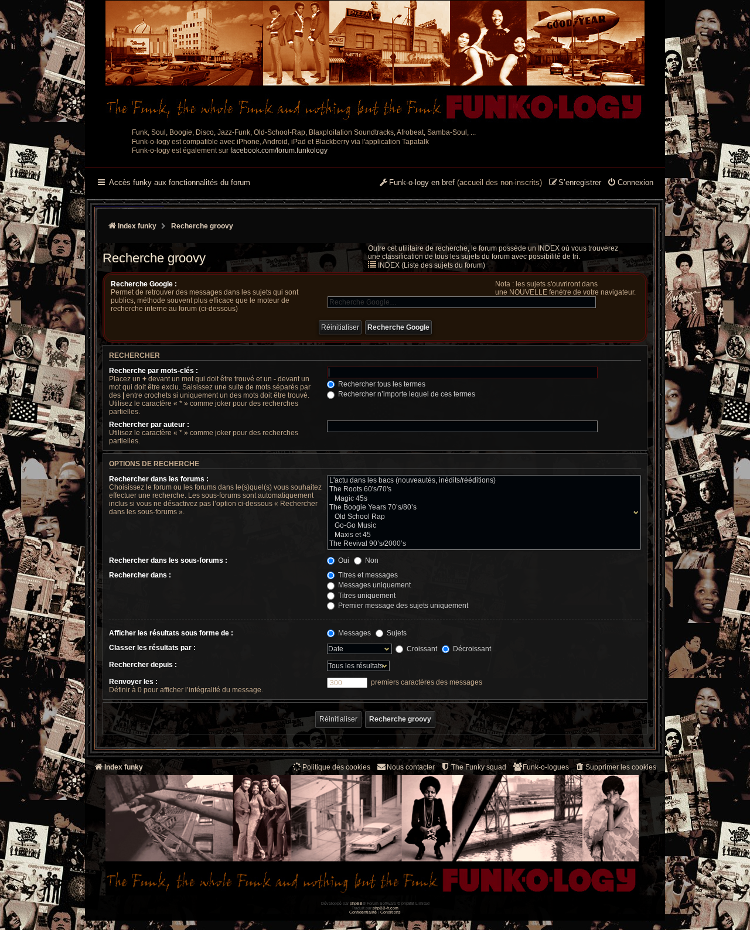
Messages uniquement (373, 585)
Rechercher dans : (140, 575)
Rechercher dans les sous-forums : (168, 560)
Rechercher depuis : (143, 665)
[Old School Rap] (481, 517)
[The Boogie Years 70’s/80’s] (481, 507)
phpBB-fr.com (385, 908)
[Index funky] (375, 61)
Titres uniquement (366, 595)
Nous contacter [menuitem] (411, 767)
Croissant (421, 649)
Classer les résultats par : (152, 648)
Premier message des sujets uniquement (402, 605)
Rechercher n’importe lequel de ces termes (405, 394)
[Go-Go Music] (481, 526)
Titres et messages (367, 575)
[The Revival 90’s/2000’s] (481, 544)
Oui (342, 560)
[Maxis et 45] (481, 535)
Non (371, 560)
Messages (353, 633)
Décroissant (471, 649)
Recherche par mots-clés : (153, 371)
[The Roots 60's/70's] (481, 489)
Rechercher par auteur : (149, 424)
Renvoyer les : (133, 682)
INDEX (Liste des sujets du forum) (431, 265)
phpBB (356, 903)
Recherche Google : (144, 284)
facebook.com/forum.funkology (279, 150)
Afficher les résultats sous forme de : (171, 633)
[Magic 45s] (481, 499)
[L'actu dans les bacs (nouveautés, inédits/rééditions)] (481, 480)
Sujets (396, 633)
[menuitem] (630, 183)
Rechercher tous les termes (380, 384)
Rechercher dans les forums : (159, 479)
